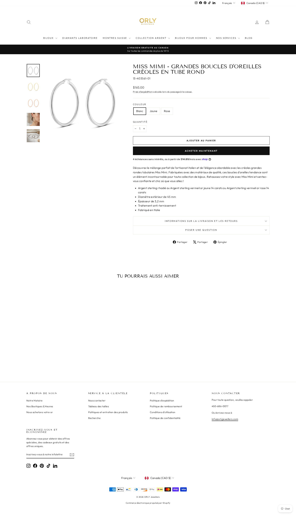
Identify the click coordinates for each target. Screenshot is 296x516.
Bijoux (49, 38)
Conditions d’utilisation (162, 412)
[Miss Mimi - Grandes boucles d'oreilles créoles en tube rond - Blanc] (50, 361)
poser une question (201, 229)
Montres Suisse (115, 38)
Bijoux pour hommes (191, 38)
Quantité (140, 121)
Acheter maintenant (201, 150)
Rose (167, 111)
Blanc (139, 111)
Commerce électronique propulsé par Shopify (148, 503)
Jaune (153, 111)
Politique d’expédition (162, 400)
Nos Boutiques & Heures (39, 406)
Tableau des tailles (98, 406)
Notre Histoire (34, 400)
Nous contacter (97, 400)
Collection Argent (151, 38)
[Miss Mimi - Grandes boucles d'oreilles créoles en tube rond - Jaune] (55, 361)
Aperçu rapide (55, 340)
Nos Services (226, 38)
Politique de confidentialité (165, 418)
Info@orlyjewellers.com (225, 419)
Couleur (139, 104)
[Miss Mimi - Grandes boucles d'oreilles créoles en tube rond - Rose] (60, 361)
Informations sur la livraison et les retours (201, 221)
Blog (248, 38)
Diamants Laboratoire (80, 38)
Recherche (94, 418)
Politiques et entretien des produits (108, 412)
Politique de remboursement (166, 406)
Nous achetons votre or (39, 412)
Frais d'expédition (142, 91)
